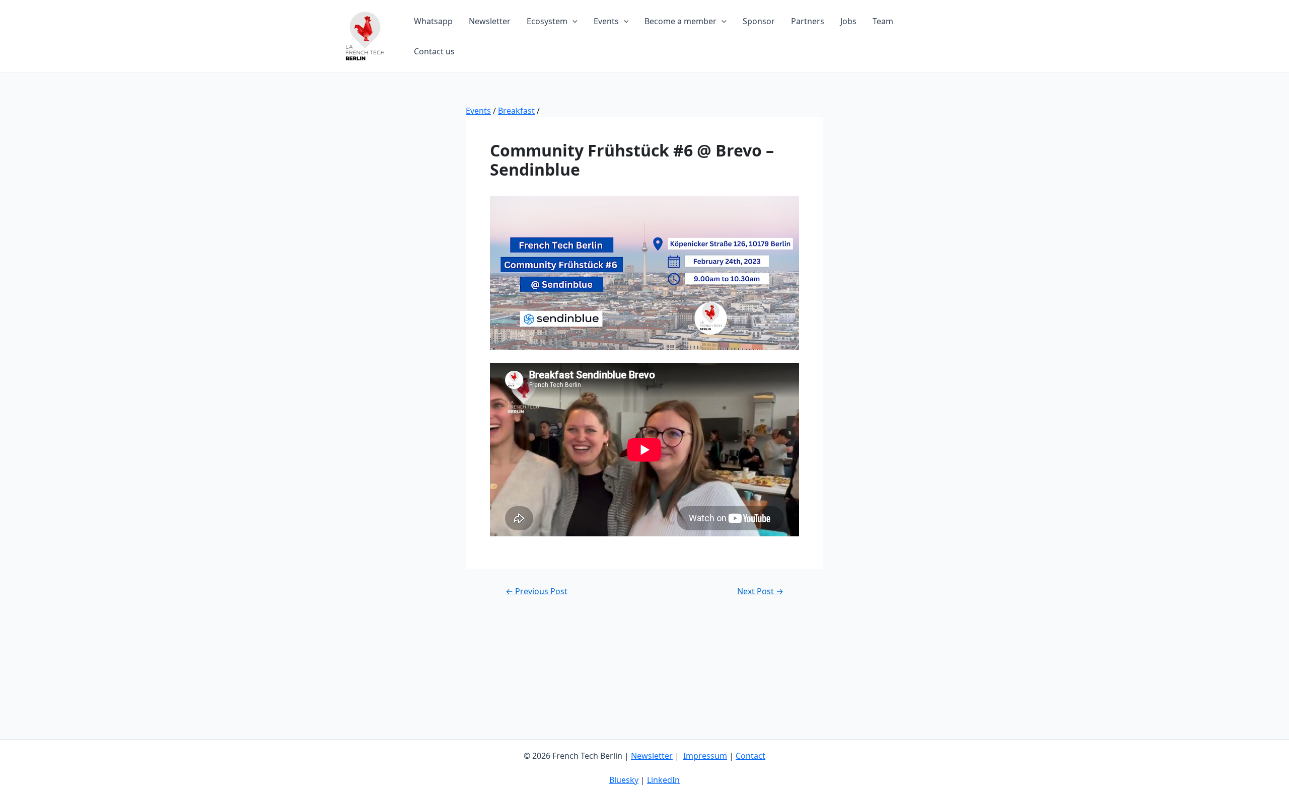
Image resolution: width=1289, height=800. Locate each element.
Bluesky (623, 779)
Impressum (705, 755)
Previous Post (536, 591)
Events (478, 110)
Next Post (760, 591)
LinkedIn (663, 779)
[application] (572, 21)
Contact (750, 755)
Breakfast (516, 110)
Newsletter (652, 755)
